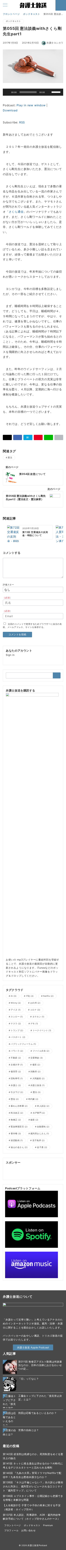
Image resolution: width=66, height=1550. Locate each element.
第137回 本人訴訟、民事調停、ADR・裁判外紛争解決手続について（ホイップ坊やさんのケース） (32, 1516)
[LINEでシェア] (48, 437)
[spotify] (31, 1234)
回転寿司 (17, 1078)
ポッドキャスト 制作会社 (45, 1166)
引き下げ (17, 1092)
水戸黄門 (39, 1113)
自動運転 (43, 1126)
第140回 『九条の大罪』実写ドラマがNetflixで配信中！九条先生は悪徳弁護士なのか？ (32, 1475)
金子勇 (42, 1147)
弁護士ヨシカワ (54, 42)
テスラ (16, 1023)
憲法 (10, 457)
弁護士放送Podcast (37, 1545)
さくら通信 (16, 211)
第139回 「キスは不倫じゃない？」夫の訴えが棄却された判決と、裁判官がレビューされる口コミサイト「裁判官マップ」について (33, 1486)
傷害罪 (16, 1071)
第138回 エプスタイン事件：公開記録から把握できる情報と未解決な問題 (33, 1497)
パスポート (18, 1037)
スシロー (17, 1016)
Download (10, 110)
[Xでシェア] (7, 437)
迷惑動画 (17, 1140)
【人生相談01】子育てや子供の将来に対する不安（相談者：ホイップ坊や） (32, 1507)
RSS (22, 122)
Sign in (10, 654)
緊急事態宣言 (19, 1126)
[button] (58, 437)
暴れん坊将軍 (19, 1106)
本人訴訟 (43, 1106)
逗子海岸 (38, 1140)
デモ (34, 1023)
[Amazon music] (31, 1264)
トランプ (17, 1030)
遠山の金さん (19, 1147)
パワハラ (17, 1051)
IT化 (30, 996)
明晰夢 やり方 (22, 1170)
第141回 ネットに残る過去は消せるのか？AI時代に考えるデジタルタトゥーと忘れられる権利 (33, 1465)
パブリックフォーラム (23, 1044)
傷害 (36, 1064)
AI (13, 996)
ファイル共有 (41, 1051)
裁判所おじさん (39, 1133)
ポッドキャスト (13, 21)
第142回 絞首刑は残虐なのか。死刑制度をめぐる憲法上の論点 (33, 1456)
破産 (34, 1120)
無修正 (16, 1120)
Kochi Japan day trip (33, 1174)
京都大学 (17, 1064)
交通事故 (36, 1058)
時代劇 (33, 1099)
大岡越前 (38, 1078)
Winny (16, 1003)
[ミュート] (49, 92)
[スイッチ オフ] (60, 5)
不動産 (16, 1058)
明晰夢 (10, 1170)
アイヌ (15, 1010)
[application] (33, 92)
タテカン (38, 1016)
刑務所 (35, 1071)
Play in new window (31, 105)
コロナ (35, 1010)
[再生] (7, 92)
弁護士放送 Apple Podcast (33, 1347)
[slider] (56, 92)
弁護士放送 (37, 1085)
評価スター (8, 584)
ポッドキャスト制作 (17, 1166)
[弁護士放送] (32, 825)
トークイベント (42, 1030)
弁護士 (16, 1085)
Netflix (48, 996)
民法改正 (17, 1113)
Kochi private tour (43, 1170)
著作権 (16, 1133)
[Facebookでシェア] (17, 437)
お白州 (35, 1003)
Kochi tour (12, 1174)
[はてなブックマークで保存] (27, 437)
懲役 (15, 1099)
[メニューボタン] (5, 5)
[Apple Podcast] (31, 1203)
